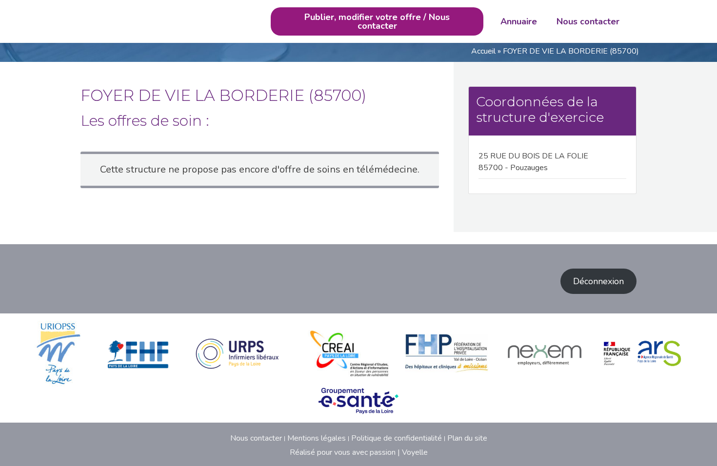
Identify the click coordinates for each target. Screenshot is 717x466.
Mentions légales (316, 438)
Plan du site (467, 438)
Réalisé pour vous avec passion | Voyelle (359, 452)
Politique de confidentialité (396, 438)
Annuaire (518, 21)
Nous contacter (588, 21)
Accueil (483, 51)
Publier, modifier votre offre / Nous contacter (377, 21)
